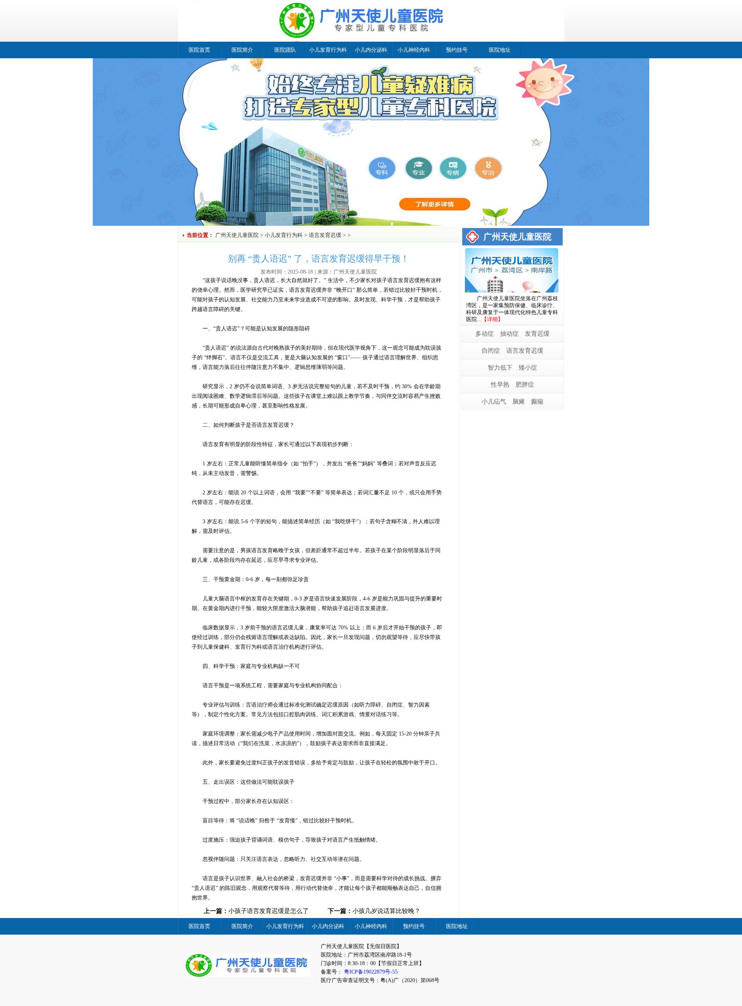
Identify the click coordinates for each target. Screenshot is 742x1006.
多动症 (484, 333)
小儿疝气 (494, 401)
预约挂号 (457, 50)
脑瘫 (518, 401)
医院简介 (242, 50)
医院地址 (500, 50)
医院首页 (199, 50)
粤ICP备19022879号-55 (370, 972)
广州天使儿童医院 (237, 235)
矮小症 (528, 367)
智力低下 (500, 367)
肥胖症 (525, 384)
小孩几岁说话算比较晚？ (386, 911)
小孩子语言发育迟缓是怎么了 (268, 911)
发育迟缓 (537, 333)
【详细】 (492, 319)
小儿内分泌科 (371, 50)
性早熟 (500, 384)
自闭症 (491, 350)
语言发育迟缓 (325, 235)
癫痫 (537, 401)
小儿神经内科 (414, 50)
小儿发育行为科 (328, 50)
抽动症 (509, 333)
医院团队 (285, 50)
